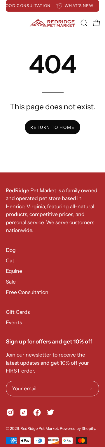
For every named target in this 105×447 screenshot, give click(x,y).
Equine (14, 271)
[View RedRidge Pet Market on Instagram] (10, 412)
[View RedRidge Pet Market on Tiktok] (23, 412)
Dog (11, 250)
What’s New (79, 5)
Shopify (88, 428)
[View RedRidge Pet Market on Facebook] (37, 412)
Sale (11, 282)
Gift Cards (18, 312)
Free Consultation (27, 292)
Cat (10, 260)
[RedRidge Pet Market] (52, 23)
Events (14, 322)
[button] (83, 23)
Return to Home (52, 127)
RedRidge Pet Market (39, 428)
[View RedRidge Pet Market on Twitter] (50, 412)
